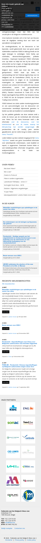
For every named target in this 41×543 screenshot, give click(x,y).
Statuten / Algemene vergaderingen (16, 188)
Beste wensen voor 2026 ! (11, 325)
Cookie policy (31, 540)
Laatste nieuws (12, 316)
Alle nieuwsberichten (8, 284)
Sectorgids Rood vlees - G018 (14, 185)
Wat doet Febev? (9, 168)
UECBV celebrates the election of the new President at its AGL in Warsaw (18, 265)
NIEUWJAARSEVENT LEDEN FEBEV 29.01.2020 (19, 195)
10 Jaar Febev (8, 192)
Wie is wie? (7, 172)
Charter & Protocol (10, 175)
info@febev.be (10, 522)
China (10, 356)
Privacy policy (19, 540)
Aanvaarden (32, 16)
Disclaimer (8, 540)
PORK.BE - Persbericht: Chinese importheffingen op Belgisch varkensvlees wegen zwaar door (19, 365)
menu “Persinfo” (7, 134)
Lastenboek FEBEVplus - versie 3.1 (15, 182)
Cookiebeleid (9, 27)
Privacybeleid (6, 24)
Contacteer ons (19, 528)
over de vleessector (20, 122)
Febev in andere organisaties (13, 178)
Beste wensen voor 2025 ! (12, 255)
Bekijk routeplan (6, 528)
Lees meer (6, 312)
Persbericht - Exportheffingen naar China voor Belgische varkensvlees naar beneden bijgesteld (19, 342)
